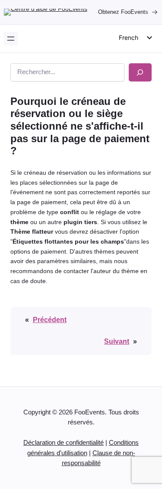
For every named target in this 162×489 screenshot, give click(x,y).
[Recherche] (140, 72)
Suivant (116, 341)
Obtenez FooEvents (123, 12)
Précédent (50, 319)
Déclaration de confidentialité (63, 442)
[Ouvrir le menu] (11, 39)
